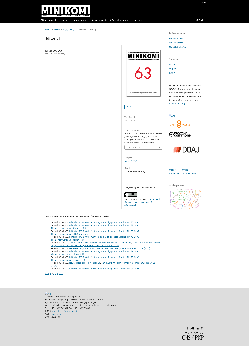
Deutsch (173, 64)
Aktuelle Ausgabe (49, 20)
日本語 (172, 73)
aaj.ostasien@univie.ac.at (64, 311)
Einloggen (203, 2)
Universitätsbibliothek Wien (182, 173)
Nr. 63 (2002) (68, 29)
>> (61, 273)
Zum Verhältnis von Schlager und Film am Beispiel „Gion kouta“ (100, 242)
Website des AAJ (177, 103)
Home (48, 29)
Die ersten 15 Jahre (78, 248)
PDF (130, 106)
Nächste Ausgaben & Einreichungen (108, 20)
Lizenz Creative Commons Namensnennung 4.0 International (143, 202)
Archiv (65, 20)
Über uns (137, 20)
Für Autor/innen (176, 42)
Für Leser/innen (176, 38)
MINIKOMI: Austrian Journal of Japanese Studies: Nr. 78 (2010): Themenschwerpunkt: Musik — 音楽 (105, 244)
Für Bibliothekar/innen (179, 47)
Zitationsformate (134, 147)
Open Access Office (178, 169)
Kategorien (78, 20)
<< (46, 273)
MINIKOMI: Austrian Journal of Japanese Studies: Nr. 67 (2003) (109, 268)
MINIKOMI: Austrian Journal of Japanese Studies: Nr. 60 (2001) (109, 222)
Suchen (202, 20)
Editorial (73, 222)
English (172, 68)
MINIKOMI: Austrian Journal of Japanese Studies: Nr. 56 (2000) (119, 248)
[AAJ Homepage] (48, 293)
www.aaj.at (56, 314)
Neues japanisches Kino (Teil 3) (84, 262)
